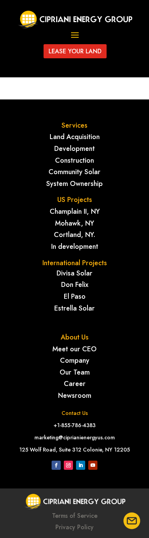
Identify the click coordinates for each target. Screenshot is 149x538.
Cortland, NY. (75, 235)
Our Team (75, 372)
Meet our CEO (74, 349)
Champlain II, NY (75, 211)
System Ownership (74, 184)
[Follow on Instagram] (68, 465)
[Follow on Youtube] (92, 465)
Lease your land (75, 51)
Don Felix (74, 285)
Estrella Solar (74, 308)
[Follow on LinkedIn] (80, 465)
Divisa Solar (74, 273)
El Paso (75, 296)
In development (74, 246)
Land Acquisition (75, 137)
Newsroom (74, 395)
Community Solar (74, 172)
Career (75, 384)
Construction (74, 160)
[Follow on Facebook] (56, 465)
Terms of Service (74, 515)
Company (74, 360)
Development (74, 149)
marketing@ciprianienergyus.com (74, 437)
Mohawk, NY (74, 223)
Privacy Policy (74, 527)
